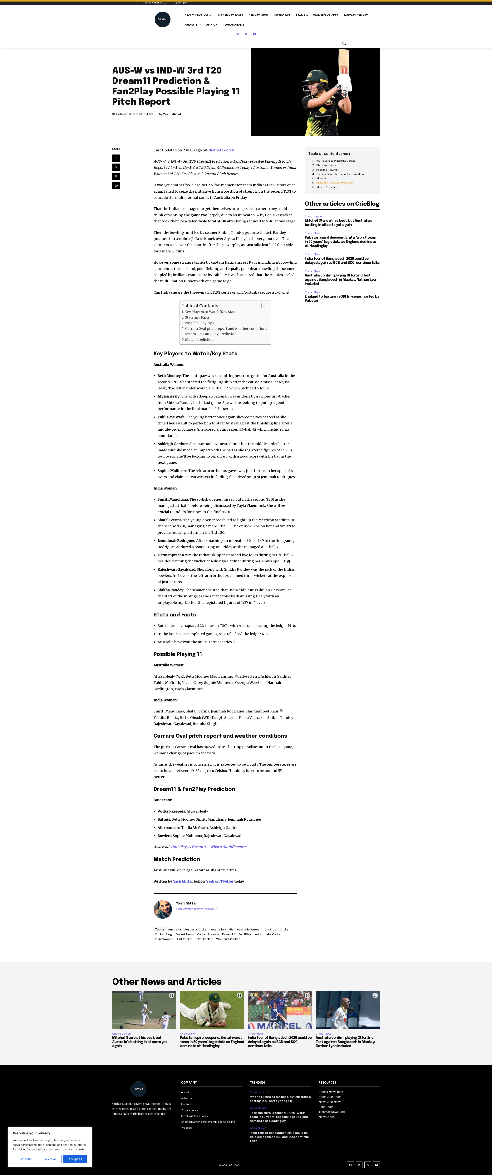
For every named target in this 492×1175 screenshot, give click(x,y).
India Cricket (273, 934)
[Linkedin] (359, 1165)
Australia (174, 929)
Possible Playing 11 (200, 323)
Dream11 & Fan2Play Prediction (211, 334)
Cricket (285, 929)
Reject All (50, 1159)
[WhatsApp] (116, 185)
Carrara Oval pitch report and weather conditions (226, 329)
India (257, 934)
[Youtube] (254, 34)
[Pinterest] (116, 176)
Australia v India (222, 929)
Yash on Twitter (220, 881)
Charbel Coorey (221, 150)
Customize (25, 1159)
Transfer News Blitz (332, 1112)
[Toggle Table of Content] (262, 306)
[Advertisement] (342, 331)
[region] (50, 1147)
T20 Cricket (185, 939)
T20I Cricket (204, 939)
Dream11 (228, 934)
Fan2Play (245, 934)
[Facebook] (116, 158)
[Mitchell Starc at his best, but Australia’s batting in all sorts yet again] (144, 1010)
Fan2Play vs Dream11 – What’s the (200, 847)
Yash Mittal (172, 114)
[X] (246, 34)
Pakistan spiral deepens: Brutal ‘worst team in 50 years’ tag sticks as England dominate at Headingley (340, 242)
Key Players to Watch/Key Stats (210, 312)
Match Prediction (199, 339)
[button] (344, 43)
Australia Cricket (196, 929)
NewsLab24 (327, 1117)
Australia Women (249, 929)
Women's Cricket (228, 939)
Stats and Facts (197, 317)
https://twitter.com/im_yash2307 (196, 908)
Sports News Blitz (331, 1092)
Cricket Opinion (314, 216)
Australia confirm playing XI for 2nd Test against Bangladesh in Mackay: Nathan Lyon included (341, 280)
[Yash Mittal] (163, 909)
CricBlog (270, 929)
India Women (164, 939)
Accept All (75, 1159)
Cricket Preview (208, 934)
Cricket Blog (163, 934)
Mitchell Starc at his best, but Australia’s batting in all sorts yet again (139, 1042)
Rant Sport (326, 1107)
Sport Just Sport (330, 1097)
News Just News (330, 1102)
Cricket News (184, 934)
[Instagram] (237, 34)
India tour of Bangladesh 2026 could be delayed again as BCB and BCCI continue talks (280, 1042)
